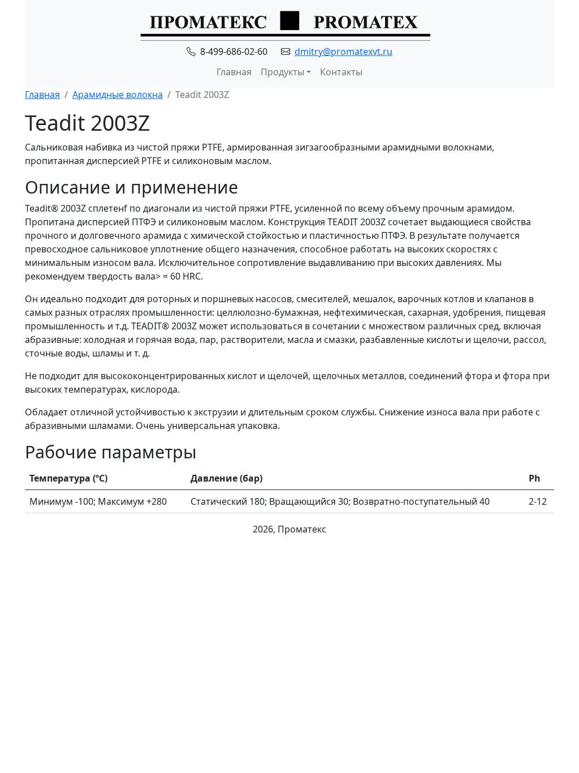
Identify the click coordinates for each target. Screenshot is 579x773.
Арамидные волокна (117, 94)
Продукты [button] (282, 72)
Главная (234, 72)
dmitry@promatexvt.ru (343, 51)
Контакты (341, 72)
